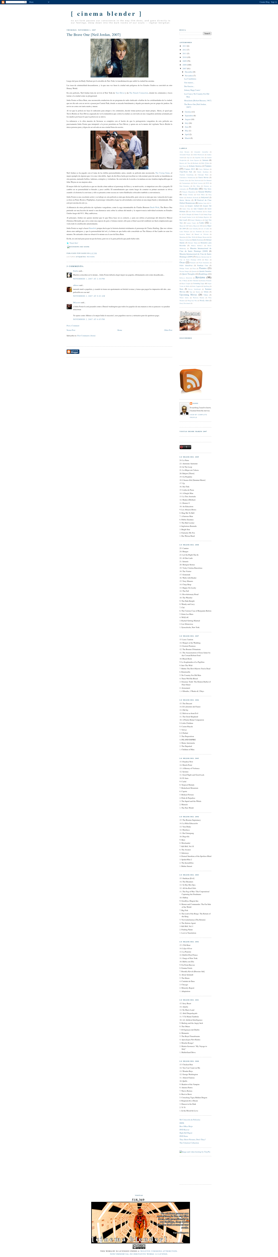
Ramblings (203, 274)
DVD (207, 183)
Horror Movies (185, 200)
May (187, 130)
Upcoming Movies (188, 294)
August (188, 119)
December (189, 72)
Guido (195, 403)
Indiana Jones (202, 203)
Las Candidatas (190, 78)
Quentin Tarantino (205, 271)
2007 (185, 68)
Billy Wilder (205, 163)
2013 (185, 46)
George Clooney (188, 195)
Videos (205, 295)
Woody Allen (204, 300)
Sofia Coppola (196, 286)
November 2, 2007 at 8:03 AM (89, 296)
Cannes (208, 165)
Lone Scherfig (193, 229)
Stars (181, 289)
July (187, 123)
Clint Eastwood (196, 180)
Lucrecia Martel (185, 234)
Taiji (191, 292)
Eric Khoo (196, 186)
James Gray (186, 209)
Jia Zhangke (188, 214)
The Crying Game (162, 173)
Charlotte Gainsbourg (186, 175)
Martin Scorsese (197, 240)
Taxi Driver (120, 92)
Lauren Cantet (191, 223)
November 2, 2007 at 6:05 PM (89, 319)
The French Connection (138, 92)
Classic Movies (203, 177)
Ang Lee (189, 157)
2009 (185, 61)
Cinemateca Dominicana (187, 177)
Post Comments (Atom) (86, 335)
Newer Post (71, 330)
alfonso (76, 285)
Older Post (168, 330)
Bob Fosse (183, 166)
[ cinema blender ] (106, 13)
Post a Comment (73, 325)
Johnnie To (197, 214)
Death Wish (154, 207)
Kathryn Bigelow (203, 217)
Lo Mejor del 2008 (197, 226)
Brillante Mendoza (195, 166)
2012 (185, 49)
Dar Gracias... (189, 86)
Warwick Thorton (198, 298)
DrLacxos (77, 302)
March (187, 138)
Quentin (194, 271)
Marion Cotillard (185, 240)
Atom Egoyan (194, 160)
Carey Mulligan (204, 169)
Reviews (91, 257)
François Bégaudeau (188, 192)
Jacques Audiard (193, 206)
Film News (207, 189)
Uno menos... (189, 82)
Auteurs (205, 160)
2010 (185, 57)
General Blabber (204, 191)
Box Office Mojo (186, 1126)
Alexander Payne (185, 155)
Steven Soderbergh (194, 289)
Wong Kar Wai (192, 301)
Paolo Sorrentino (204, 263)
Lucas (207, 231)
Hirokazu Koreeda (192, 197)
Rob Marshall (194, 281)
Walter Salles (184, 298)
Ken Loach (183, 220)
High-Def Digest (186, 1132)
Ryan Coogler (186, 283)
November (189, 75)
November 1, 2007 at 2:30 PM (89, 278)
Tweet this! (74, 243)
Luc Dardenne (197, 231)
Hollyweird (205, 197)
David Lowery (198, 183)
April (187, 134)
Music (207, 260)
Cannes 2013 (189, 169)
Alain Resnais (184, 152)
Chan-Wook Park (186, 172)
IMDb (182, 1123)
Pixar (194, 268)
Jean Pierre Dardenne (195, 211)
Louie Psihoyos (184, 231)
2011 (185, 53)
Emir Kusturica (184, 186)
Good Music (201, 195)
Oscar (182, 262)
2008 (185, 64)
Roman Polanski (206, 281)
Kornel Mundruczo (196, 220)
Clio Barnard (207, 180)
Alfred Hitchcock (198, 155)
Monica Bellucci (197, 246)
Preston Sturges (184, 271)
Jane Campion (199, 209)
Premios (203, 268)
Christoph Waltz (203, 175)
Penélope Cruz (202, 265)
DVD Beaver (184, 1129)
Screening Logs (198, 283)
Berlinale (196, 163)
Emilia (75, 271)
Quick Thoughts (188, 274)
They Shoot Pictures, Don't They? (193, 1139)
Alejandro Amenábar (201, 152)
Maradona (183, 237)
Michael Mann (192, 243)
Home (119, 330)
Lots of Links (205, 229)
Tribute (206, 292)
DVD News (184, 1136)
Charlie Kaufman (202, 172)
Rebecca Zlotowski (186, 278)
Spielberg (206, 286)
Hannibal (92, 228)
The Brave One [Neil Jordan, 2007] (94, 34)
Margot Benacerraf (203, 237)
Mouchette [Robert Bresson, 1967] (197, 100)
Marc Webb (191, 237)
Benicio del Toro (185, 163)
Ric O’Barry (183, 281)
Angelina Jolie (199, 157)
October (188, 111)
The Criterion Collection (189, 1142)
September (189, 115)
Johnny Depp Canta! (192, 90)
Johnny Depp (207, 214)
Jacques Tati (207, 206)
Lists (202, 222)
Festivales (193, 188)
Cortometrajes (186, 183)
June (187, 127)
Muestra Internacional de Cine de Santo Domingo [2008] (195, 249)
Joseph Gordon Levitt (188, 217)
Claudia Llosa (184, 180)
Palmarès (193, 263)
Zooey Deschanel (185, 303)
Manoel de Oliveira (202, 234)
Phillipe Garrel (184, 268)
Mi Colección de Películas (190, 1119)
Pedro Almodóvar (186, 265)
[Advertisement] (193, 1170)
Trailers (198, 292)
